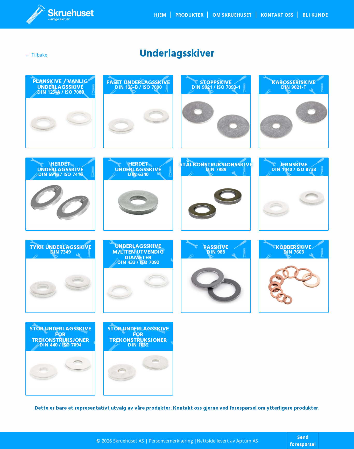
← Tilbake (36, 55)
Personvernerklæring (171, 441)
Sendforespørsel (303, 440)
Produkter (189, 15)
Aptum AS (247, 441)
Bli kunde (315, 15)
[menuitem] (160, 14)
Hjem (160, 15)
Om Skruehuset (232, 15)
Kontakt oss (277, 15)
